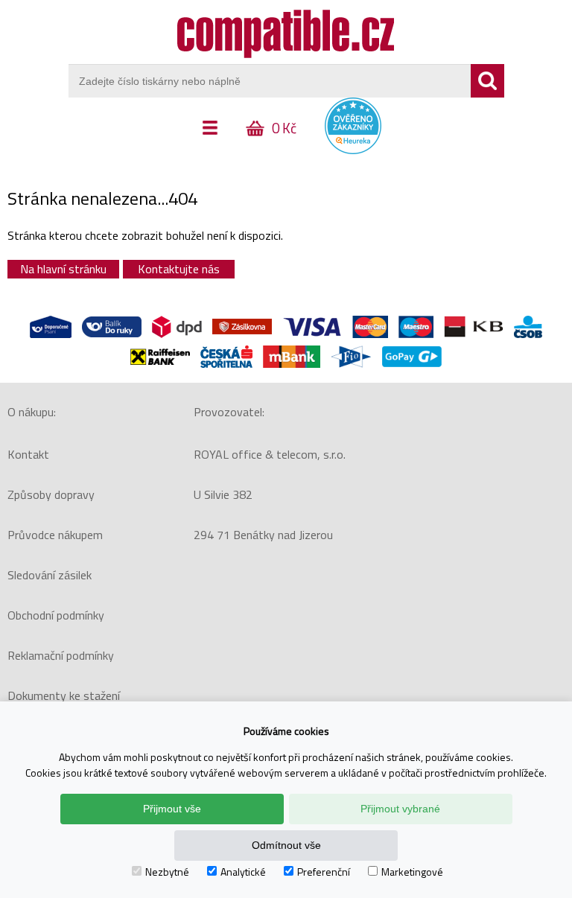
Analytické (243, 871)
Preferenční (323, 871)
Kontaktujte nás (179, 269)
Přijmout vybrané (400, 809)
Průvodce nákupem (55, 535)
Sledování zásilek (49, 575)
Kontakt (28, 454)
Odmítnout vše (286, 845)
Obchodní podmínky (55, 615)
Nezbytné (167, 871)
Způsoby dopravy (51, 494)
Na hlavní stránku (63, 269)
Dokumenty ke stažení (63, 695)
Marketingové (412, 871)
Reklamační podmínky (60, 655)
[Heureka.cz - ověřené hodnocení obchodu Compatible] (353, 150)
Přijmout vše (172, 809)
